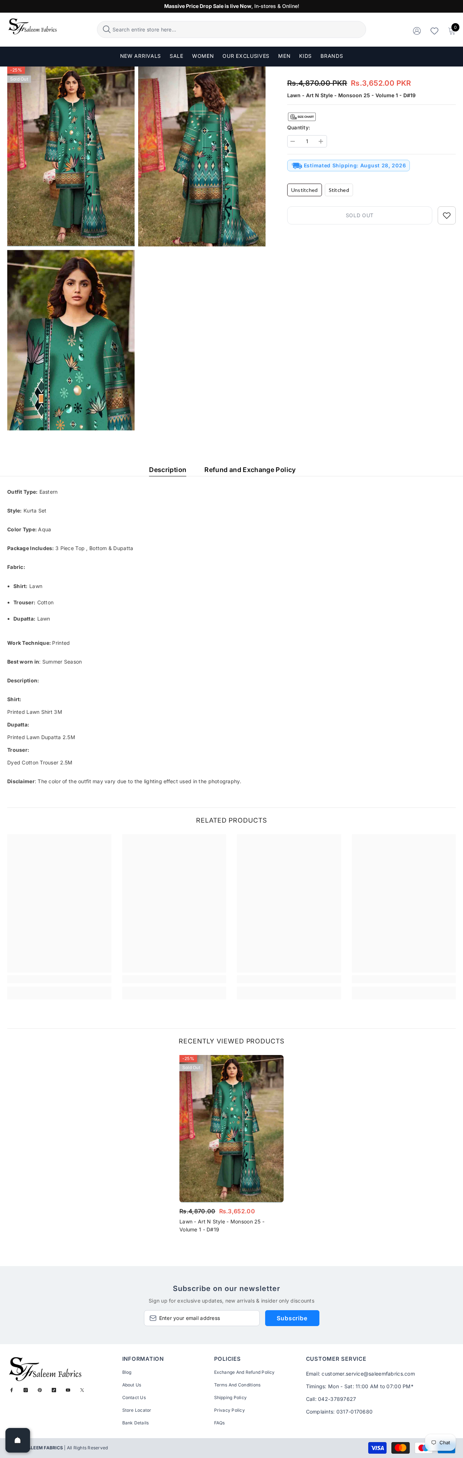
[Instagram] (25, 1390)
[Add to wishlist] (447, 215)
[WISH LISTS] (434, 30)
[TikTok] (54, 1390)
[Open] (17, 1440)
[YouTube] (68, 1390)
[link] (59, 979)
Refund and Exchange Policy (250, 469)
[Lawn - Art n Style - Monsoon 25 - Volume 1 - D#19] (231, 1128)
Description (167, 469)
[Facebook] (11, 1390)
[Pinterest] (39, 1390)
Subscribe (292, 1318)
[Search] (231, 29)
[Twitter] (82, 1390)
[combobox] (238, 29)
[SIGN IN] (417, 30)
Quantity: (298, 127)
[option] (231, 1146)
